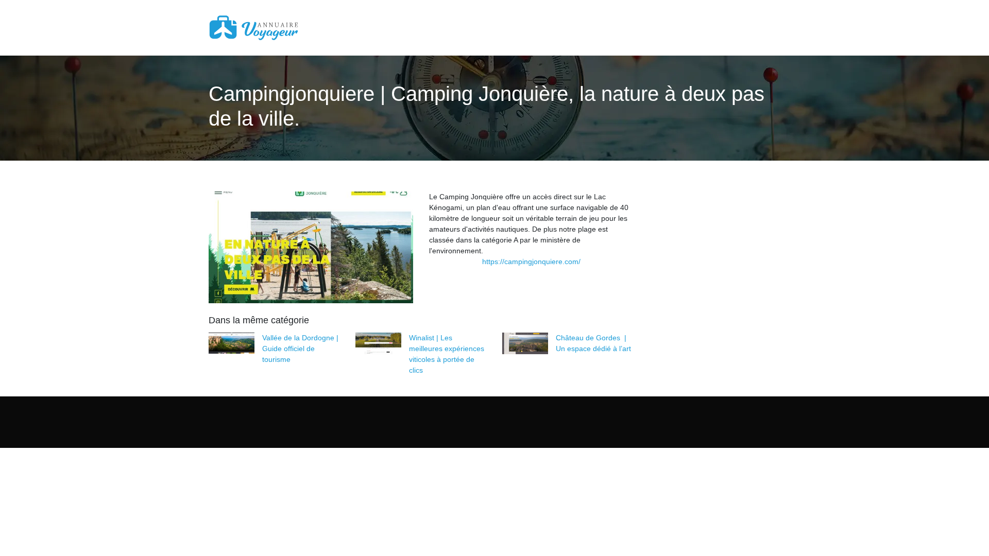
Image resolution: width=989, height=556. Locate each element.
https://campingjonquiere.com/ (531, 261)
